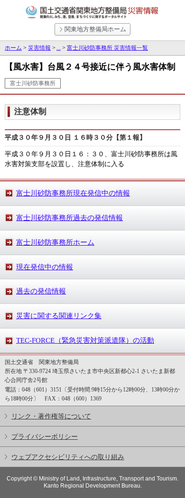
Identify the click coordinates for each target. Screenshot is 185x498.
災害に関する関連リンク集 (59, 316)
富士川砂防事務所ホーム (55, 242)
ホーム (13, 47)
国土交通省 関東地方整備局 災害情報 (92, 12)
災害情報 (39, 47)
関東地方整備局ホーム (95, 29)
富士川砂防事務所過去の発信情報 (69, 218)
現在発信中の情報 (44, 267)
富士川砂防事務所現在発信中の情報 (73, 193)
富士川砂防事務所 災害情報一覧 (107, 47)
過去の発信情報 (41, 291)
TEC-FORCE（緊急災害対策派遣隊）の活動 (85, 340)
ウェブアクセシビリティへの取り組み (67, 457)
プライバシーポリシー (44, 436)
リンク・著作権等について (51, 416)
